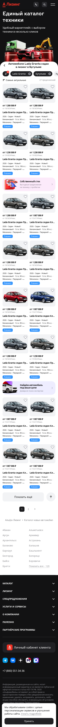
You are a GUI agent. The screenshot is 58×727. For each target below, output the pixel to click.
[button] (29, 583)
